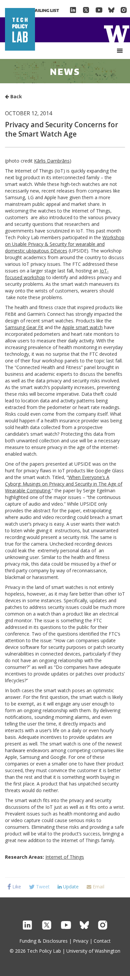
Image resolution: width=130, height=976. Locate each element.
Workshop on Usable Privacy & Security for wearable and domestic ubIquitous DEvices (64, 244)
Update (70, 886)
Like (16, 886)
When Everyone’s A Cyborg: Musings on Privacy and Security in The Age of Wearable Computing (63, 484)
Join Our (35, 10)
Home (116, 33)
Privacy (80, 941)
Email (97, 886)
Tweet (42, 886)
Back (15, 96)
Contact (102, 941)
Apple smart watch (82, 327)
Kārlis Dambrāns (52, 161)
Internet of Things (64, 857)
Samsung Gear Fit (24, 327)
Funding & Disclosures (43, 941)
